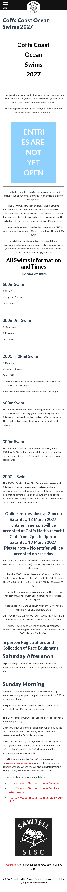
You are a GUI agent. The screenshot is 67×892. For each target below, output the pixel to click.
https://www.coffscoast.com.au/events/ (33, 783)
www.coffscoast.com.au (19, 762)
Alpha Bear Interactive (35, 882)
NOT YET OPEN (33, 152)
